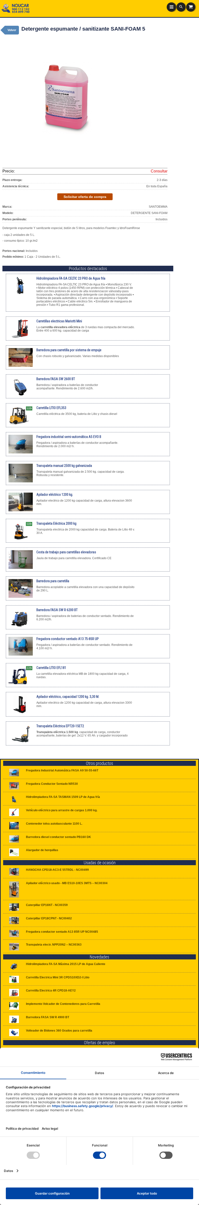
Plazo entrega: (12, 180)
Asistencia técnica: (15, 186)
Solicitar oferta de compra (85, 197)
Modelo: (7, 213)
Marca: (7, 206)
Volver (12, 30)
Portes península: (14, 219)
